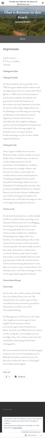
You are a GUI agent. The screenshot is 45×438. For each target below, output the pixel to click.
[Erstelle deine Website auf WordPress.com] (22, 3)
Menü (22, 38)
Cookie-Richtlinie (17, 428)
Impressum (7, 409)
